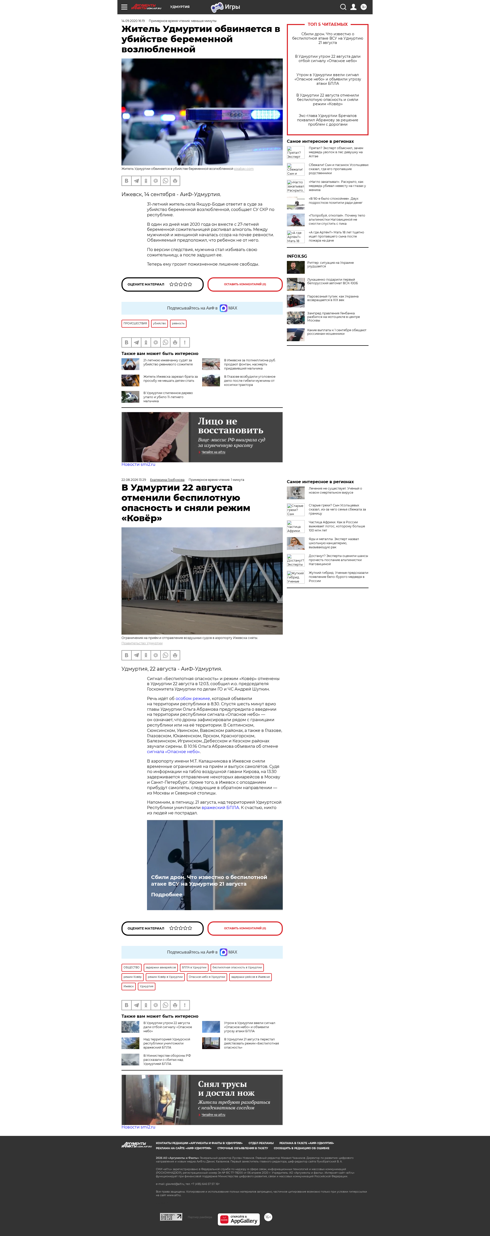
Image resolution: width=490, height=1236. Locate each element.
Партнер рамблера (200, 1217)
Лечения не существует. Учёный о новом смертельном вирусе (335, 490)
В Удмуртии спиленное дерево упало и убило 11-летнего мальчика (168, 397)
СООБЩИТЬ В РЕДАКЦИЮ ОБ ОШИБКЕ (301, 1148)
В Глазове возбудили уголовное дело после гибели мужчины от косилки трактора (249, 381)
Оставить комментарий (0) (245, 284)
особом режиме (193, 698)
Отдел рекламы (261, 1143)
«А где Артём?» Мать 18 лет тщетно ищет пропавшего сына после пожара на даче (336, 236)
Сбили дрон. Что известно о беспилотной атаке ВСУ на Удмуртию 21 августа (327, 38)
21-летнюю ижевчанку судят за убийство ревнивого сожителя (168, 362)
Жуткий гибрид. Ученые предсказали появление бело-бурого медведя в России (338, 577)
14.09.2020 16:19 (133, 21)
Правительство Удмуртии (142, 643)
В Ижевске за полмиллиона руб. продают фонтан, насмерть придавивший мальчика (250, 364)
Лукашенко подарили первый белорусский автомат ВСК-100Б (332, 281)
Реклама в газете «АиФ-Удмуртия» (306, 1143)
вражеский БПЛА (220, 807)
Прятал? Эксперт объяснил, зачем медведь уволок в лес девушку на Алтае (336, 152)
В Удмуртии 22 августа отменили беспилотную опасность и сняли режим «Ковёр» (327, 99)
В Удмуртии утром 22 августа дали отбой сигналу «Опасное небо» (328, 58)
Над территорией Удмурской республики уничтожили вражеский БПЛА (166, 1043)
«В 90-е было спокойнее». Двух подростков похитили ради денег (336, 201)
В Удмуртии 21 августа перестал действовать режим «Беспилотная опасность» (251, 1043)
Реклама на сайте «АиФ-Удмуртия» (184, 1148)
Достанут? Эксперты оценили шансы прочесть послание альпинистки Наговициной (338, 560)
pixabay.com (244, 169)
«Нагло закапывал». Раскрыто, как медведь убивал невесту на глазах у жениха (337, 186)
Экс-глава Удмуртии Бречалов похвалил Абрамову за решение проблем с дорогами (327, 120)
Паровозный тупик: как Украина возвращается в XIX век (333, 298)
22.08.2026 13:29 (133, 480)
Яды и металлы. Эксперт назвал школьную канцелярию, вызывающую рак (334, 543)
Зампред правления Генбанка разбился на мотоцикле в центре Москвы (333, 317)
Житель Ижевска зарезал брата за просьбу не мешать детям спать (170, 379)
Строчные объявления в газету (242, 1148)
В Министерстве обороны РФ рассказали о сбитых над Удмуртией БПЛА (167, 1060)
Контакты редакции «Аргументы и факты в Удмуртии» (199, 1143)
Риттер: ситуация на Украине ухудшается (330, 264)
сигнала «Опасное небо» (173, 751)
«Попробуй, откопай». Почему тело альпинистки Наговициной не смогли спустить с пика (337, 219)
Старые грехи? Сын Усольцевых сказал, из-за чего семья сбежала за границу (337, 509)
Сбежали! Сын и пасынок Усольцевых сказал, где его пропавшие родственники (339, 169)
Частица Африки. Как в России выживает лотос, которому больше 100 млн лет (337, 526)
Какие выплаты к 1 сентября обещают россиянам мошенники (336, 332)
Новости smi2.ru (138, 464)
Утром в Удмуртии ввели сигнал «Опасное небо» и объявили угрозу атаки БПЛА (328, 79)
